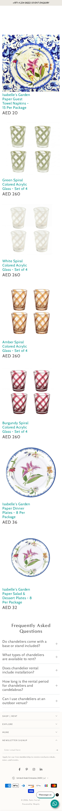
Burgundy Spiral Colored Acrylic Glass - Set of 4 (15, 427)
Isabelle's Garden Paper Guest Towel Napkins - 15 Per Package (16, 101)
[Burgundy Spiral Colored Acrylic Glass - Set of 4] (31, 391)
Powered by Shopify (31, 804)
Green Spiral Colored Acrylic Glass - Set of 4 (15, 184)
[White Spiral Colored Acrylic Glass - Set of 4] (31, 229)
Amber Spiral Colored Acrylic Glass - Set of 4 (15, 346)
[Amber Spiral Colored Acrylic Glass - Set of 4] (31, 310)
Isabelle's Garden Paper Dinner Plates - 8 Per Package (16, 510)
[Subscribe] (58, 750)
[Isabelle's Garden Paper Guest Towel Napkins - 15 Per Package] (31, 63)
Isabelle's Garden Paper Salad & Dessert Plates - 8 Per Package (17, 595)
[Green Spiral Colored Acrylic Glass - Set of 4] (31, 148)
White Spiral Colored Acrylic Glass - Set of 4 (15, 265)
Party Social (34, 800)
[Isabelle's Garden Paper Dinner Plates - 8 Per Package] (31, 472)
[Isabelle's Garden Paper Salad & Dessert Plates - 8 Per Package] (31, 557)
